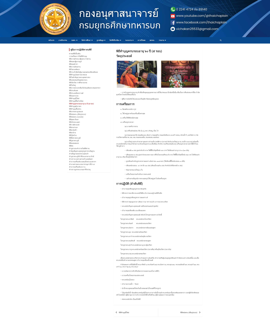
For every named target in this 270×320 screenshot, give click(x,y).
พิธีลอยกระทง (73, 96)
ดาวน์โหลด (141, 40)
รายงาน (161, 40)
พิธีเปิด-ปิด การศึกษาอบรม (78, 83)
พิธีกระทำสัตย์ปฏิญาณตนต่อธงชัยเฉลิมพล (83, 72)
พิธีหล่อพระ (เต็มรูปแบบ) (188, 312)
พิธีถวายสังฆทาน (74, 67)
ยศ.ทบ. (152, 40)
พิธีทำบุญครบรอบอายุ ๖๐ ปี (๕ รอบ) (81, 104)
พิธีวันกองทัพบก (74, 69)
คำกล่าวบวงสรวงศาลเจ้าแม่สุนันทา (81, 159)
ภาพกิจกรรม (63, 40)
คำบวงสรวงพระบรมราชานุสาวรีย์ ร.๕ (82, 164)
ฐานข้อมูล (100, 40)
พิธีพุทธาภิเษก (74, 119)
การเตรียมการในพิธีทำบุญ (78, 56)
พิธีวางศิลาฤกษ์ (74, 125)
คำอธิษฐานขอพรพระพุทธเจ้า (79, 154)
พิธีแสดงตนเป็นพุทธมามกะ (78, 80)
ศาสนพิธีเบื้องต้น (74, 54)
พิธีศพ (71, 146)
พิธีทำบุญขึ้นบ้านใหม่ (76, 101)
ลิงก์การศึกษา (86, 40)
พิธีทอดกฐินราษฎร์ (75, 62)
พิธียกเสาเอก (73, 127)
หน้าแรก (51, 40)
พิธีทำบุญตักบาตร (75, 106)
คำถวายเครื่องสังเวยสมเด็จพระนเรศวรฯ (82, 162)
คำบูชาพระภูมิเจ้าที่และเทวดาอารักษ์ (81, 156)
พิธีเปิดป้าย (73, 135)
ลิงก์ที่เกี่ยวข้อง (114, 40)
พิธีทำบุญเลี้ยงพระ (75, 109)
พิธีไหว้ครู (72, 85)
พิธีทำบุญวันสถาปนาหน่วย (78, 75)
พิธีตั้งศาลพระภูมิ (75, 138)
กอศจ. (73, 40)
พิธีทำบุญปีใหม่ (124, 312)
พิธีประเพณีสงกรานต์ (76, 93)
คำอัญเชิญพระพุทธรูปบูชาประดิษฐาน (81, 151)
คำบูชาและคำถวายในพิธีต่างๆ (79, 148)
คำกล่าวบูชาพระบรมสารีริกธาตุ (79, 170)
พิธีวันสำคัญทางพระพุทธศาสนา (79, 77)
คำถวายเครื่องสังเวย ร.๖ (77, 167)
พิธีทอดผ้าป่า (73, 64)
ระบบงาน (128, 40)
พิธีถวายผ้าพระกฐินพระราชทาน (79, 59)
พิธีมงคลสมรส (74, 143)
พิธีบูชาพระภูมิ (74, 141)
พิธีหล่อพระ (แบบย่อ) (76, 117)
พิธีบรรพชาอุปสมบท (76, 112)
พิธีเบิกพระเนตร (74, 122)
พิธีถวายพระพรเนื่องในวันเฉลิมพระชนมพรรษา (84, 88)
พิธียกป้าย (72, 133)
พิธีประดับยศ (73, 90)
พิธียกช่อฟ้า (73, 130)
